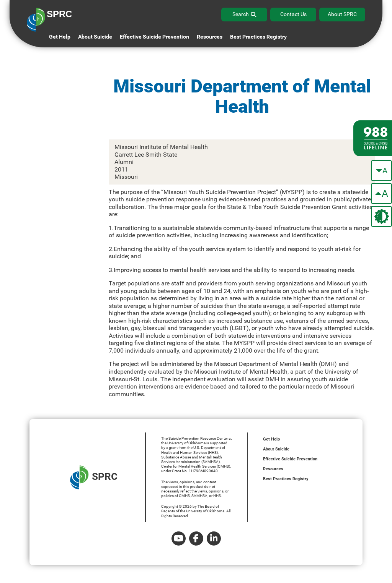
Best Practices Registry (258, 37)
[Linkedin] (214, 538)
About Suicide (95, 37)
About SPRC (342, 14)
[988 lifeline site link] (372, 138)
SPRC (105, 476)
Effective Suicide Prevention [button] (154, 37)
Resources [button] (209, 37)
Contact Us (293, 14)
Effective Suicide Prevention (290, 459)
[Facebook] (196, 538)
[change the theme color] (381, 216)
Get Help (59, 37)
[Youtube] (179, 538)
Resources (273, 468)
